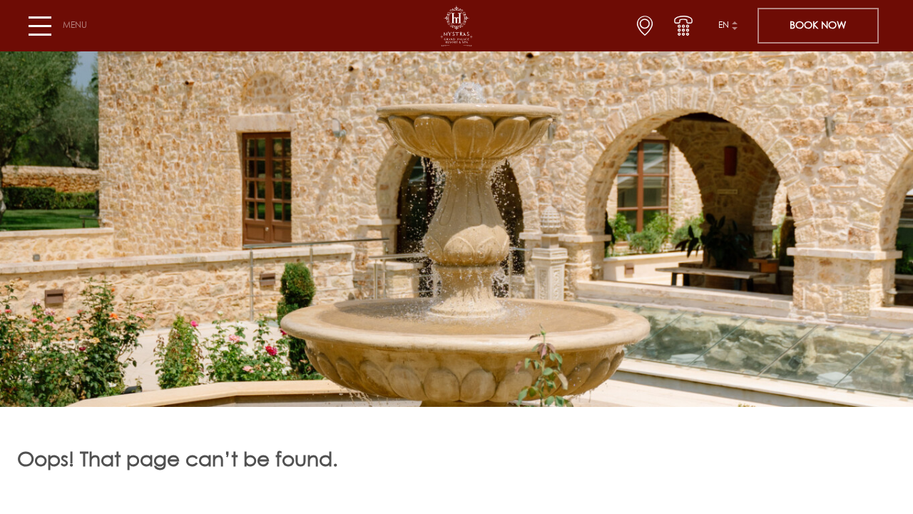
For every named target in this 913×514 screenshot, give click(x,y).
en (723, 25)
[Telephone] (683, 26)
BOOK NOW (818, 26)
